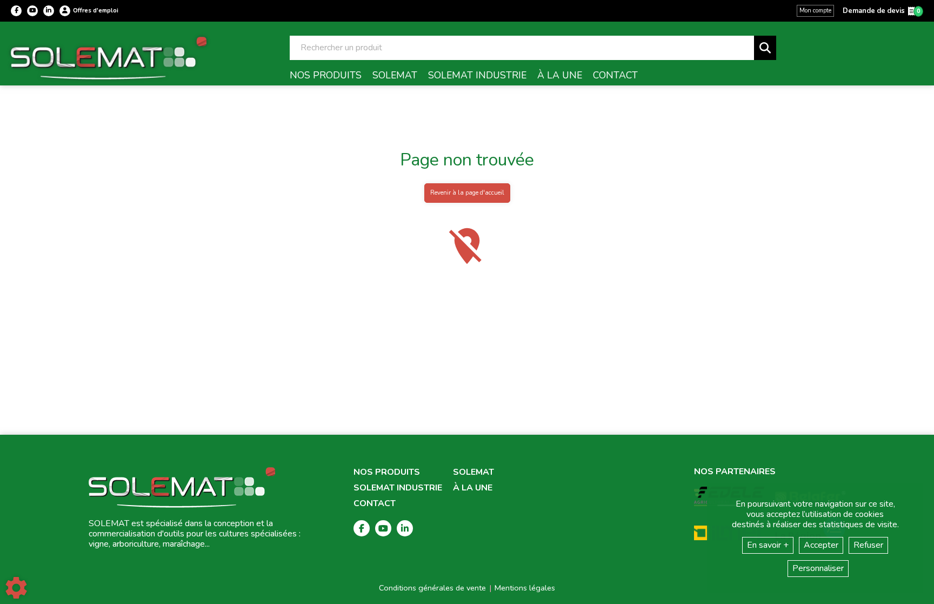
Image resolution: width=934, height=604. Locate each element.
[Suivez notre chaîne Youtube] (32, 10)
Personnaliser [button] (818, 568)
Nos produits (386, 472)
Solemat (473, 472)
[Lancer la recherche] (765, 48)
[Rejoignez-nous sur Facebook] (16, 10)
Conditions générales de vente (432, 587)
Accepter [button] (821, 545)
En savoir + (768, 545)
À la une (472, 488)
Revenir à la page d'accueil (467, 193)
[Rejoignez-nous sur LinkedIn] (48, 10)
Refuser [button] (868, 545)
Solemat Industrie (397, 488)
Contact (374, 504)
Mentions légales (525, 587)
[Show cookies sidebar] (16, 588)
